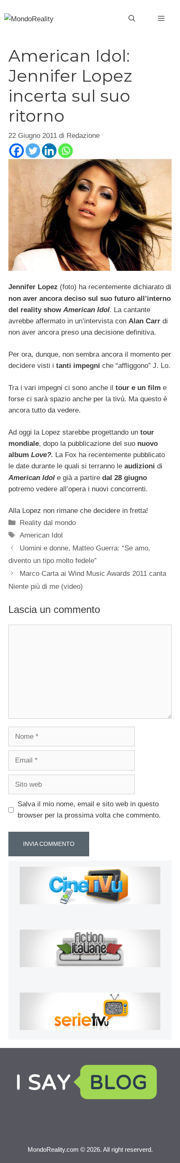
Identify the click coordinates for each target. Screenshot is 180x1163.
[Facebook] (16, 150)
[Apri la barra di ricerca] (132, 18)
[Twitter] (33, 150)
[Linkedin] (49, 150)
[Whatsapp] (65, 150)
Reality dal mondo (48, 523)
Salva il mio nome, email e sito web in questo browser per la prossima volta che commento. (89, 809)
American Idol (41, 535)
